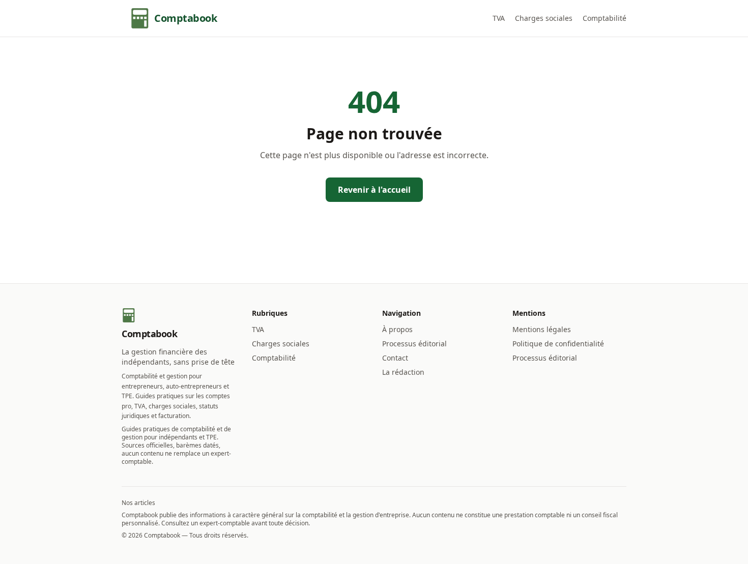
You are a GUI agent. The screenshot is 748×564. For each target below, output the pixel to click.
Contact (395, 358)
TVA (499, 18)
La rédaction (403, 372)
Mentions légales (541, 329)
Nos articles (138, 502)
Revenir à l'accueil (374, 189)
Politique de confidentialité (558, 343)
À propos (397, 329)
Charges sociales (543, 18)
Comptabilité (604, 18)
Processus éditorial (414, 343)
